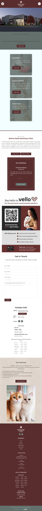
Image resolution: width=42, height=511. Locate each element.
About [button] (21, 442)
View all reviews (21, 184)
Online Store (21, 447)
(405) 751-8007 (21, 316)
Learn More (16, 67)
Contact (21, 448)
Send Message (21, 461)
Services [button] (20, 443)
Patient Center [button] (21, 445)
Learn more (21, 46)
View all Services (21, 381)
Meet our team (26, 153)
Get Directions (22, 313)
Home (21, 440)
